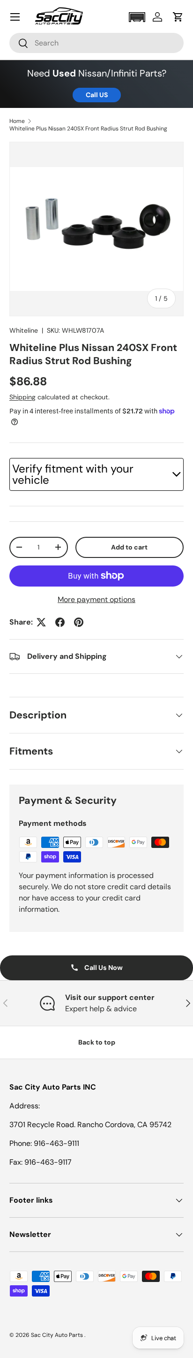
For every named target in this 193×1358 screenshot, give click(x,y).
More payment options (96, 599)
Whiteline (23, 330)
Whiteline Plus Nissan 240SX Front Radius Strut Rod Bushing (88, 128)
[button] (136, 17)
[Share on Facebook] (60, 622)
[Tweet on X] (41, 622)
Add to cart (129, 547)
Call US (97, 95)
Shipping (22, 397)
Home (17, 121)
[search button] (19, 44)
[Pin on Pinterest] (78, 622)
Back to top (96, 1042)
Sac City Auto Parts (57, 1335)
